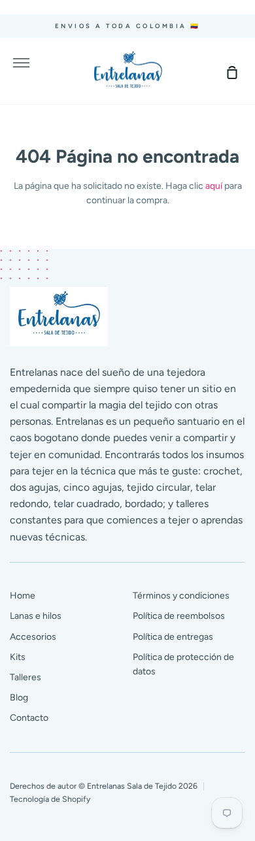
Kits (18, 657)
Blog (19, 697)
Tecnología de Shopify (50, 799)
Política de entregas (173, 636)
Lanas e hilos (35, 615)
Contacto (29, 717)
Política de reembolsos (179, 615)
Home (22, 595)
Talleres (25, 677)
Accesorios (33, 636)
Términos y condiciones (181, 595)
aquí (213, 185)
